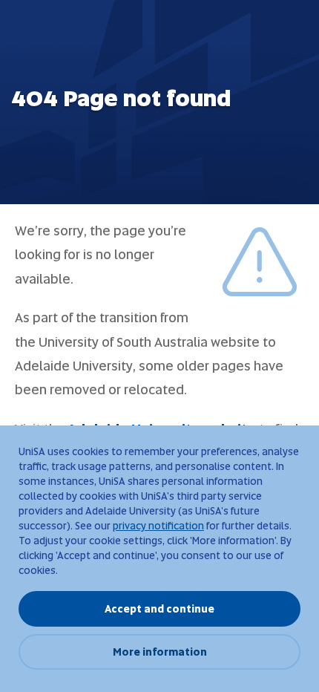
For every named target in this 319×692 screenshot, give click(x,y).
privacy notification (158, 525)
